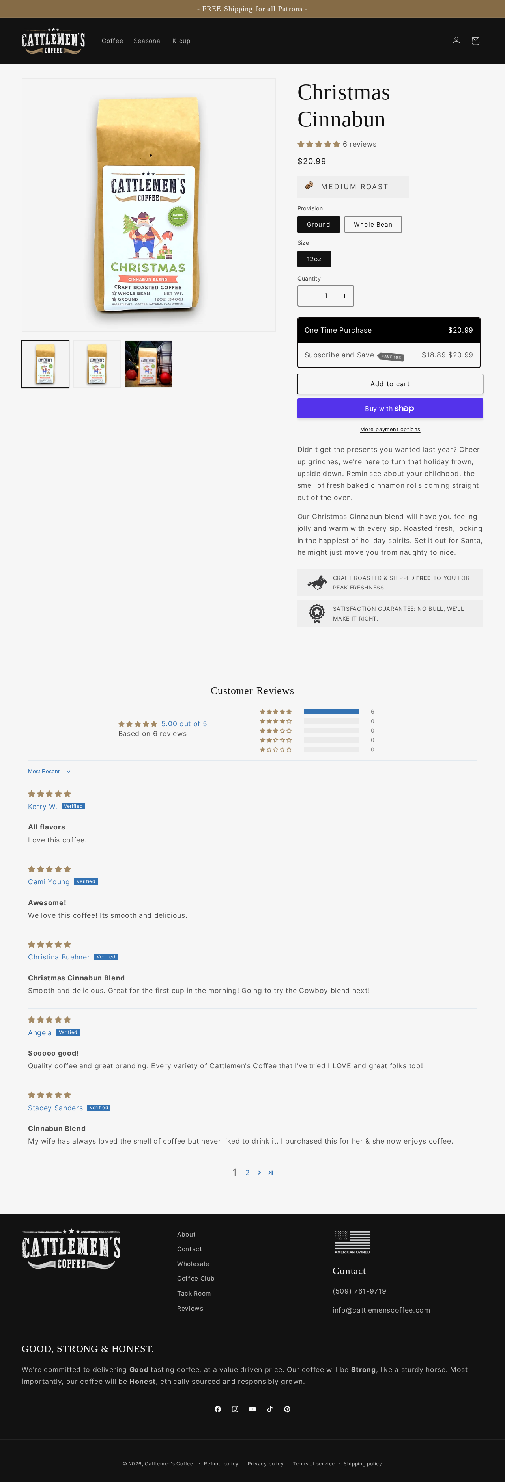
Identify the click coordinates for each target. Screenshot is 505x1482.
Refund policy (221, 1463)
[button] (320, 144)
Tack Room (194, 1293)
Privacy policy (266, 1463)
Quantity (309, 278)
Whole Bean (373, 224)
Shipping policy (363, 1463)
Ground (319, 224)
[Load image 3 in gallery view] (148, 364)
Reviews (190, 1308)
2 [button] (247, 1172)
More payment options (390, 429)
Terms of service (314, 1463)
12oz (314, 259)
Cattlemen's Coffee (169, 1463)
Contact (189, 1249)
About (186, 1234)
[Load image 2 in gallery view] (97, 364)
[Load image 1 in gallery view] (45, 364)
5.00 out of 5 (184, 724)
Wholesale (193, 1264)
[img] (49, 794)
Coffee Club (196, 1279)
